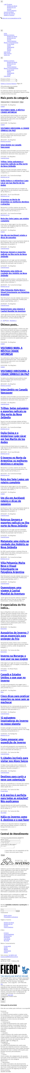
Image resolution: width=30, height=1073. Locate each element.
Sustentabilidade (9, 934)
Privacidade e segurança (11, 917)
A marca (6, 933)
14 (3, 320)
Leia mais (10, 995)
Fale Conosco (7, 53)
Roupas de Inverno (9, 13)
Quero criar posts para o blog (14, 852)
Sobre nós (7, 55)
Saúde (9, 45)
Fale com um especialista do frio (11, 18)
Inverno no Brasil (9, 12)
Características (5, 158)
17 (6, 320)
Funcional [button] (3, 1011)
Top (2, 984)
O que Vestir (10, 44)
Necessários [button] (4, 1061)
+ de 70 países (8, 4)
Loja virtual (7, 52)
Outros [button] (3, 1053)
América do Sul (11, 7)
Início (5, 33)
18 (8, 320)
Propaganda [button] (4, 1042)
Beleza (9, 49)
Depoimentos (8, 936)
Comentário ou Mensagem (9, 844)
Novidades (7, 937)
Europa (9, 9)
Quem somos (8, 915)
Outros (9, 50)
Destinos (13, 83)
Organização (10, 47)
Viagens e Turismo (9, 15)
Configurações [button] (5, 996)
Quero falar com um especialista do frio (17, 850)
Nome (3, 839)
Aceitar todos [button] (13, 996)
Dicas (2, 692)
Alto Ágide (3, 812)
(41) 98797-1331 (13, 955)
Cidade (3, 106)
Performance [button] (4, 1020)
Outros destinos (11, 67)
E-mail (3, 843)
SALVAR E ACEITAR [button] (6, 1071)
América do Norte (12, 6)
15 (4, 320)
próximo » (14, 320)
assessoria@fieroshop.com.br (9, 956)
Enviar (2, 855)
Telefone (3, 841)
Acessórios (4, 628)
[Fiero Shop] (15, 976)
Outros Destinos (11, 10)
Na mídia (6, 940)
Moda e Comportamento (11, 42)
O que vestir (10, 70)
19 (10, 320)
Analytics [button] (3, 1031)
